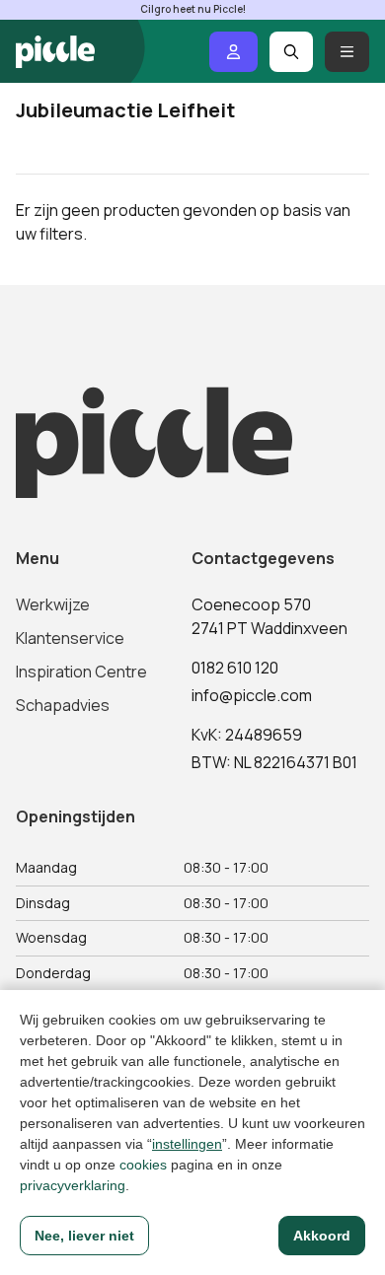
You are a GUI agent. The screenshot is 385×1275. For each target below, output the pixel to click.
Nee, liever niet (84, 1235)
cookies (143, 1164)
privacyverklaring (72, 1185)
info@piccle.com (252, 695)
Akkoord (321, 1235)
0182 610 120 (235, 667)
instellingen (187, 1144)
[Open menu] (347, 52)
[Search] (292, 52)
